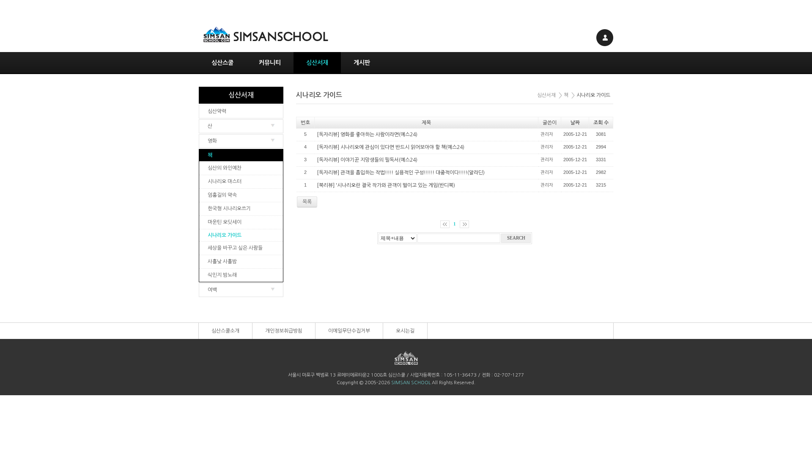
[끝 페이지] (464, 224)
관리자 (546, 134)
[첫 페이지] (445, 224)
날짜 (575, 122)
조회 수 (601, 122)
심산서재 (317, 63)
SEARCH (516, 238)
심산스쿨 (222, 63)
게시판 (362, 63)
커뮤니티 (270, 63)
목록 (307, 201)
